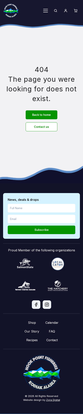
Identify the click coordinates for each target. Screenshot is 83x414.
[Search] (55, 10)
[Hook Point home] (11, 10)
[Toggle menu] (45, 10)
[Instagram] (47, 304)
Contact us (41, 126)
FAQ (52, 331)
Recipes (32, 340)
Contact (52, 340)
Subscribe (42, 229)
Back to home (41, 114)
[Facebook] (36, 304)
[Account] (65, 10)
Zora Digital (53, 399)
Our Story (32, 331)
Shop (32, 323)
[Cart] (75, 10)
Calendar (51, 323)
